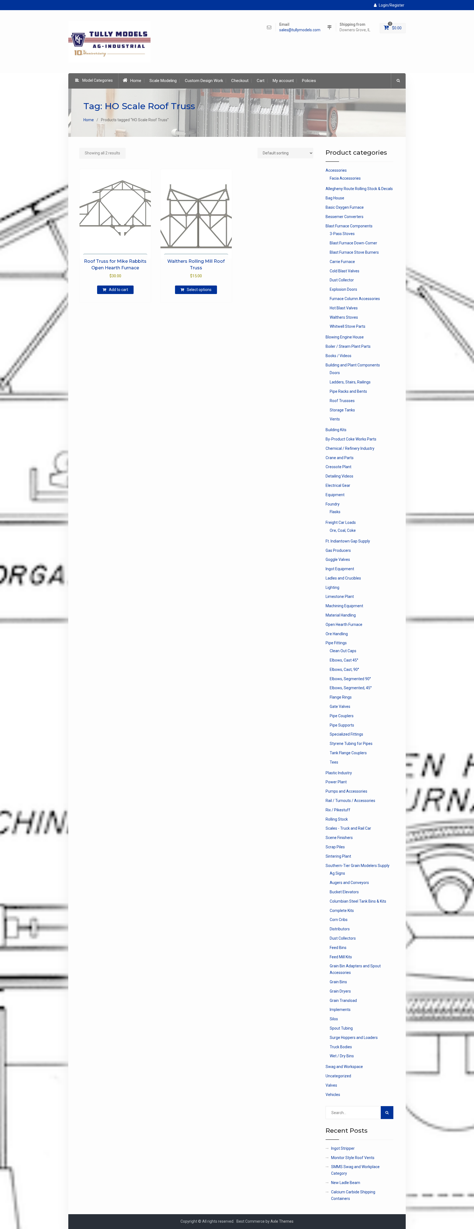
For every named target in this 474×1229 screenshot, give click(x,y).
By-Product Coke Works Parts (351, 439)
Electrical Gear (338, 485)
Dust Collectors (343, 938)
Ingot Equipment (340, 569)
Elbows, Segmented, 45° (351, 688)
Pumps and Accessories (346, 791)
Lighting (332, 587)
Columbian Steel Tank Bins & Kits (358, 901)
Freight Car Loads (341, 522)
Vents (335, 419)
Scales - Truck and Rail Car (348, 828)
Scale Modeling (163, 80)
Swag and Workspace (344, 1066)
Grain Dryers (340, 991)
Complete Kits (342, 910)
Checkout (240, 80)
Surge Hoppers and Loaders (354, 1037)
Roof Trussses (342, 401)
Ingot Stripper (343, 1148)
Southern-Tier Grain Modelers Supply (358, 865)
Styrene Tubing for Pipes (351, 743)
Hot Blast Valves (344, 308)
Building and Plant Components (353, 365)
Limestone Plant (340, 596)
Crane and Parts (340, 458)
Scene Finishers (339, 837)
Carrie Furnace (342, 261)
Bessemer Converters (344, 216)
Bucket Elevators (344, 892)
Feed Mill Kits (341, 957)
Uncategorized (338, 1076)
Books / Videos (338, 356)
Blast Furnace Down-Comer (353, 243)
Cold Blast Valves (344, 271)
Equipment (335, 495)
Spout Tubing (341, 1028)
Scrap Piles (335, 847)
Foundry (333, 504)
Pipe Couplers (342, 716)
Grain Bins (338, 982)
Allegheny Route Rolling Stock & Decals (359, 189)
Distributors (340, 929)
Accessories (336, 170)
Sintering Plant (338, 856)
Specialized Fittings (346, 734)
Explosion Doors (343, 289)
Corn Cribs (339, 919)
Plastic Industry (339, 773)
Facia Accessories (345, 178)
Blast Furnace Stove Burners (354, 252)
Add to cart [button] (118, 289)
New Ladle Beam (345, 1182)
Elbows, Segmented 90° (350, 679)
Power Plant (336, 782)
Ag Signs (337, 873)
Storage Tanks (342, 410)
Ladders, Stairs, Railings (350, 382)
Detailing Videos (339, 476)
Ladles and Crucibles (343, 578)
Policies (309, 80)
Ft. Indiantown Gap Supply (348, 541)
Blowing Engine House (345, 337)
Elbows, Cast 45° (344, 660)
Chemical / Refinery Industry (350, 448)
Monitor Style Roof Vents (352, 1157)
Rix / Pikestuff (338, 810)
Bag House (335, 198)
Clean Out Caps (343, 651)
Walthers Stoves (344, 317)
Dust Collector (342, 280)
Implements (340, 1009)
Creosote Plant (338, 467)
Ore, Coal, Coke (343, 530)
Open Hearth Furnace (344, 624)
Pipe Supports (342, 725)
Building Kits (336, 430)
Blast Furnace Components (349, 226)
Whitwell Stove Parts (347, 326)
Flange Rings (341, 697)
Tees (334, 762)
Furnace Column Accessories (355, 298)
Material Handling (341, 615)
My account (283, 80)
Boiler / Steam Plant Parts (348, 346)
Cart (260, 80)
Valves (331, 1085)
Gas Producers (338, 550)
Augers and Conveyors (349, 882)
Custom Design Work (204, 80)
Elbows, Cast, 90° (344, 669)
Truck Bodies (341, 1047)
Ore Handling (337, 634)
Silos (334, 1019)
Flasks (335, 512)
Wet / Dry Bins (342, 1056)
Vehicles (333, 1094)
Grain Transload (343, 1000)
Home (135, 80)
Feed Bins (338, 947)
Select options (199, 289)
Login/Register (391, 5)
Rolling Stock (337, 819)
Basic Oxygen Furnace (345, 207)
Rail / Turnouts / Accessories (350, 800)
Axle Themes (282, 1221)
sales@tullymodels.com (299, 30)
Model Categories (97, 80)
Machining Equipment (344, 606)
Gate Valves (340, 706)
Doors (335, 373)
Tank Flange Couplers (348, 753)
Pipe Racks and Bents (348, 391)
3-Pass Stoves (342, 233)
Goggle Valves (338, 559)
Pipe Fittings (336, 643)
